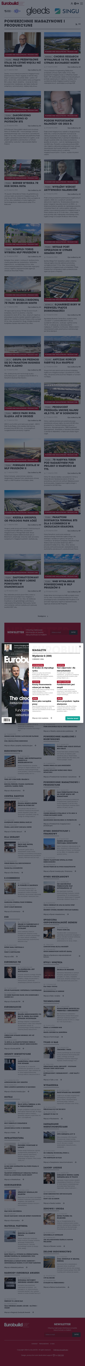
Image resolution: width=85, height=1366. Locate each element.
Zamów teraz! (72, 718)
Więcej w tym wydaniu (42, 718)
